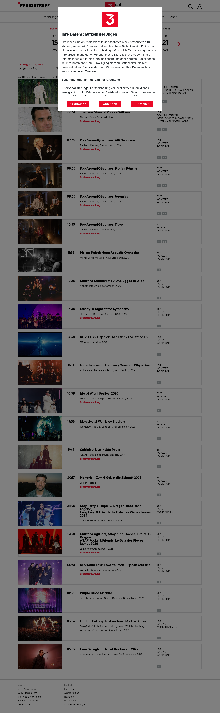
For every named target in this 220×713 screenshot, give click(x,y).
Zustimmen (77, 104)
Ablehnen (110, 104)
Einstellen (142, 104)
